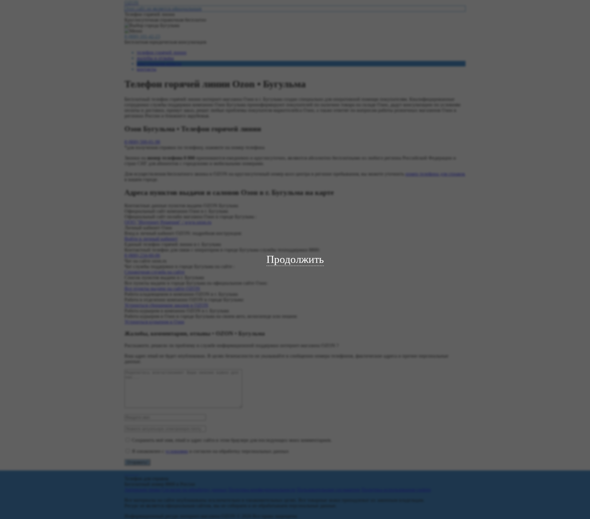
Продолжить (295, 259)
